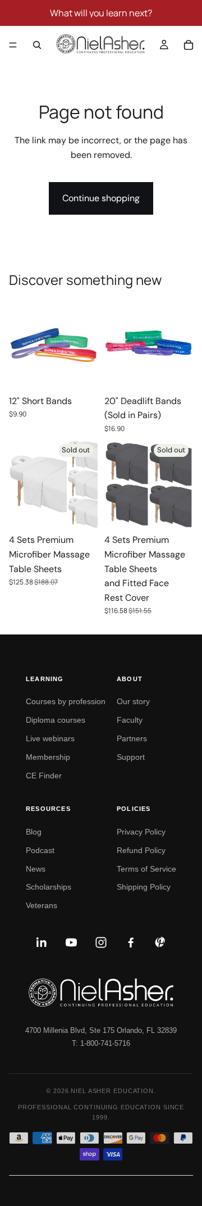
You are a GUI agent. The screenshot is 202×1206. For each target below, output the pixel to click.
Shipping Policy (144, 886)
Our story (133, 701)
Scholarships (48, 886)
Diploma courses (55, 719)
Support (131, 756)
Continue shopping (101, 198)
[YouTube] (71, 942)
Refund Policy (141, 850)
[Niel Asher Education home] (101, 992)
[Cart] (188, 45)
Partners (132, 738)
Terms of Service (146, 868)
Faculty (130, 719)
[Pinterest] (160, 942)
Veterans (41, 905)
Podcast (40, 850)
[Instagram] (101, 942)
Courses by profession (65, 701)
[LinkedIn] (41, 942)
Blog (34, 831)
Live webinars (50, 738)
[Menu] (13, 45)
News (35, 868)
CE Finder (44, 775)
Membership (48, 756)
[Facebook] (131, 942)
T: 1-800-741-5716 (101, 1043)
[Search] (37, 45)
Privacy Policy (141, 831)
